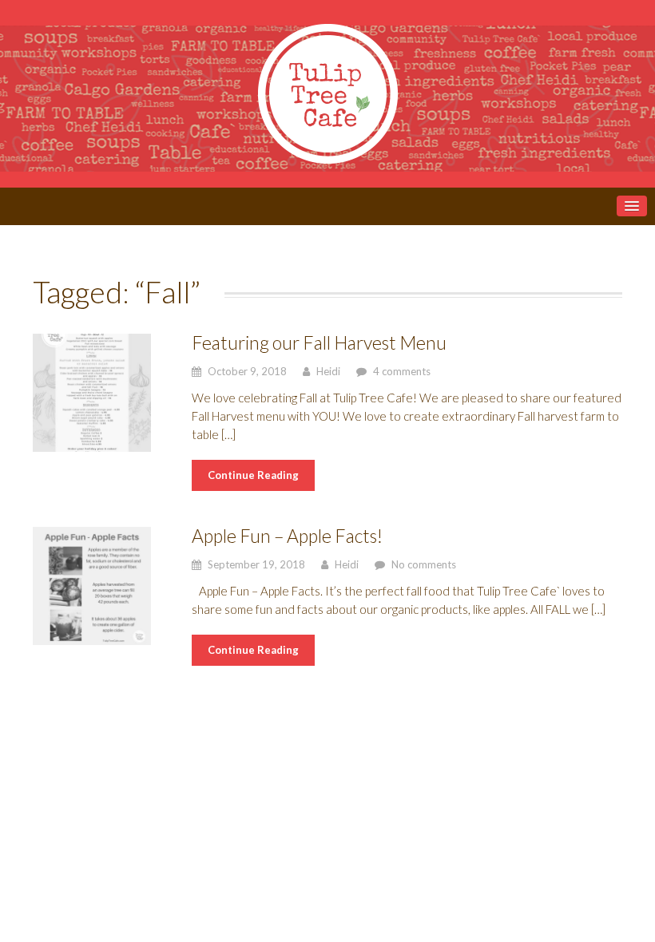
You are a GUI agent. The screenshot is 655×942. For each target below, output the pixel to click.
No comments (423, 564)
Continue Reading (253, 475)
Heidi (328, 371)
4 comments (402, 371)
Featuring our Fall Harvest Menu (319, 342)
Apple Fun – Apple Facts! (287, 535)
